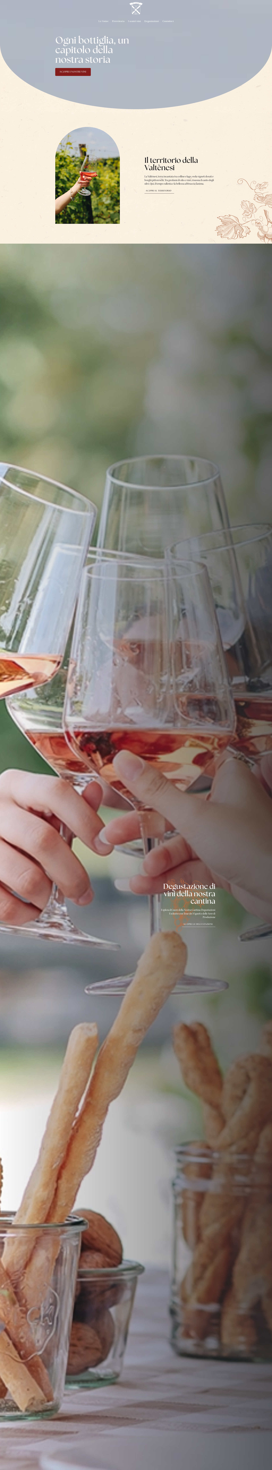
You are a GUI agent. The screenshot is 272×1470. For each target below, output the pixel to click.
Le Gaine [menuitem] (103, 21)
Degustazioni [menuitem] (151, 21)
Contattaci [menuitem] (168, 21)
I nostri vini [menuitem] (134, 21)
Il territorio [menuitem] (118, 21)
